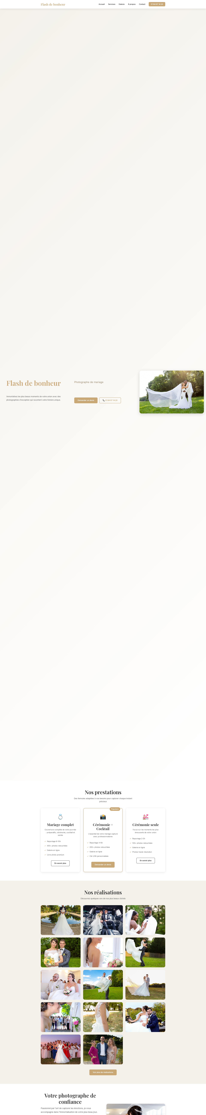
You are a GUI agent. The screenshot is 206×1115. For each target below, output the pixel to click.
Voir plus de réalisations (103, 1072)
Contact (142, 4)
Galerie (122, 4)
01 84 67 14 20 (157, 4)
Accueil (102, 4)
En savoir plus (60, 863)
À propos (132, 4)
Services (111, 4)
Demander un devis (86, 400)
